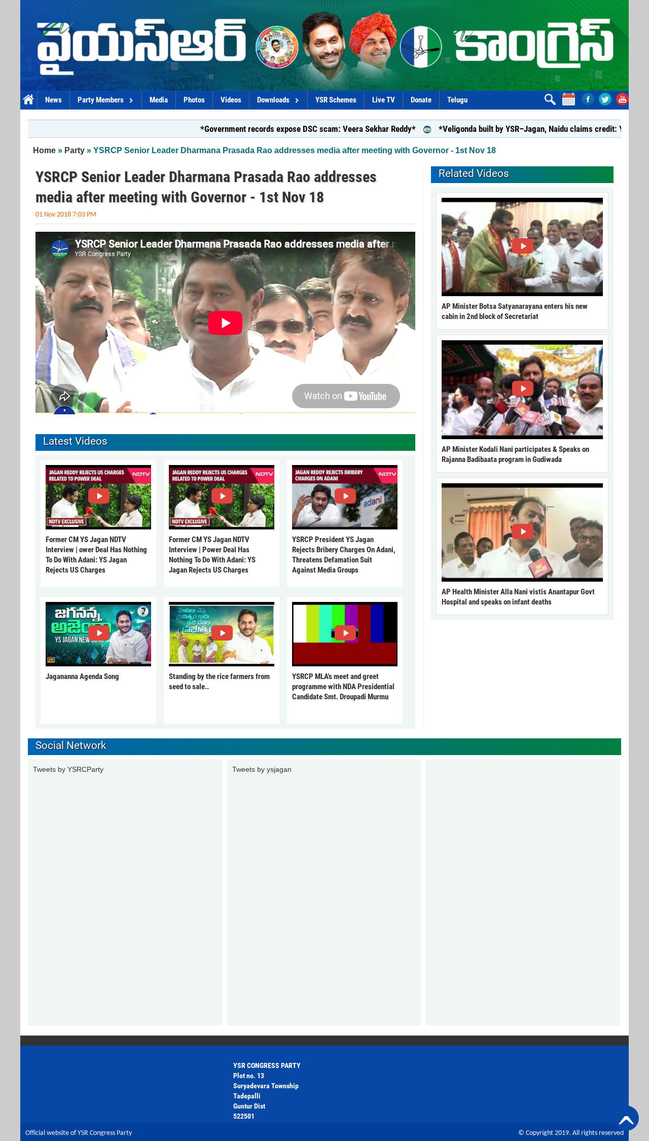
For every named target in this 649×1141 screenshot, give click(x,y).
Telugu (457, 99)
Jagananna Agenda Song (82, 676)
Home (28, 100)
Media (159, 99)
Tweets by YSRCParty (68, 769)
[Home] (324, 45)
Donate (421, 99)
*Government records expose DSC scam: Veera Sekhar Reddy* (271, 129)
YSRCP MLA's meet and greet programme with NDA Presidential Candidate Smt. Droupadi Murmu (343, 686)
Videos (231, 99)
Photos (194, 99)
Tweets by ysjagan (262, 769)
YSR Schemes (335, 99)
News (53, 99)
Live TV (383, 99)
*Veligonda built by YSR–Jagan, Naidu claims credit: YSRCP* (506, 129)
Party (74, 150)
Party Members (101, 99)
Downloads (273, 99)
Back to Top (626, 1118)
